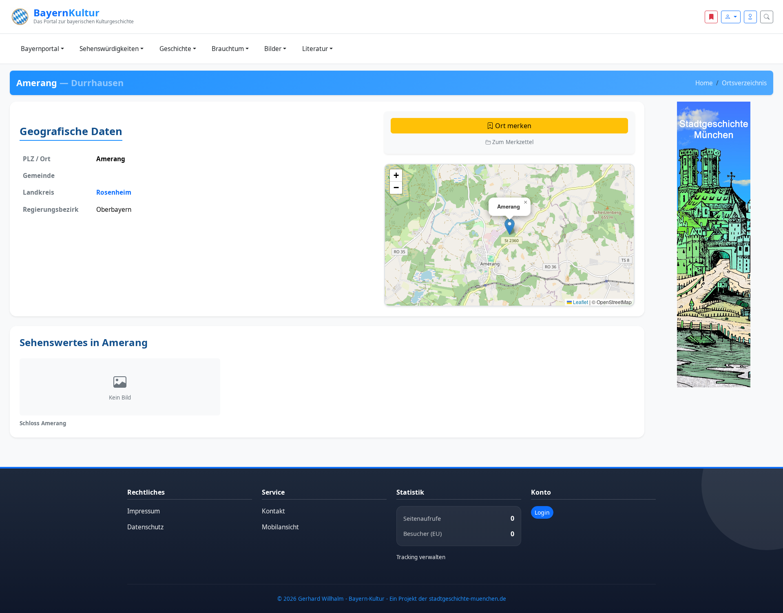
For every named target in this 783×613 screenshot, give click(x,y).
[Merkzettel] (711, 17)
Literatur (315, 48)
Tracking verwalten (420, 557)
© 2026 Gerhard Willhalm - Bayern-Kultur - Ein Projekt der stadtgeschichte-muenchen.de (391, 598)
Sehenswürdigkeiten (109, 48)
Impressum (143, 511)
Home (704, 83)
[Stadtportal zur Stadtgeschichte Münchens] (713, 244)
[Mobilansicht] (750, 17)
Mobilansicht (280, 527)
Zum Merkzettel (512, 142)
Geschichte (175, 48)
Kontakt (273, 511)
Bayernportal (40, 48)
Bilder (272, 48)
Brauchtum (228, 48)
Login (542, 512)
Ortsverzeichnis (744, 83)
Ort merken (512, 125)
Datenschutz (145, 527)
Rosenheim (113, 192)
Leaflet (580, 301)
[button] (509, 226)
